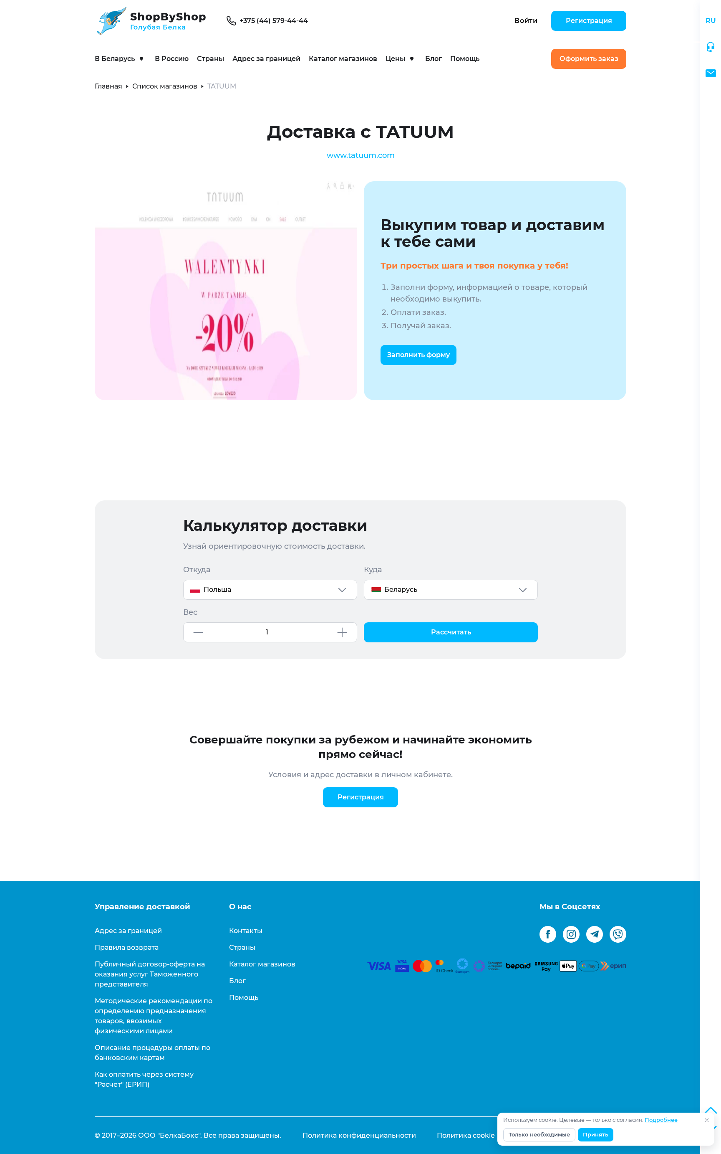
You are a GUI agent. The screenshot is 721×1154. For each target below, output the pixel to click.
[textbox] (270, 589)
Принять (595, 1134)
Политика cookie (466, 1135)
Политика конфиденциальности (359, 1135)
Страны (210, 59)
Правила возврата (127, 947)
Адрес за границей (266, 59)
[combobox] (270, 590)
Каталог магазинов (343, 59)
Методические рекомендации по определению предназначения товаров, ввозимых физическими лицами (153, 1016)
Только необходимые (539, 1134)
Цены (395, 59)
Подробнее (661, 1120)
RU (711, 21)
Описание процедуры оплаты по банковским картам (152, 1053)
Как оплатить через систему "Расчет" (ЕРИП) (144, 1079)
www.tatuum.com (361, 155)
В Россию (172, 59)
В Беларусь (115, 59)
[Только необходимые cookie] (707, 1120)
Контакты (245, 931)
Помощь (464, 59)
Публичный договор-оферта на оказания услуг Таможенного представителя (150, 974)
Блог (433, 59)
